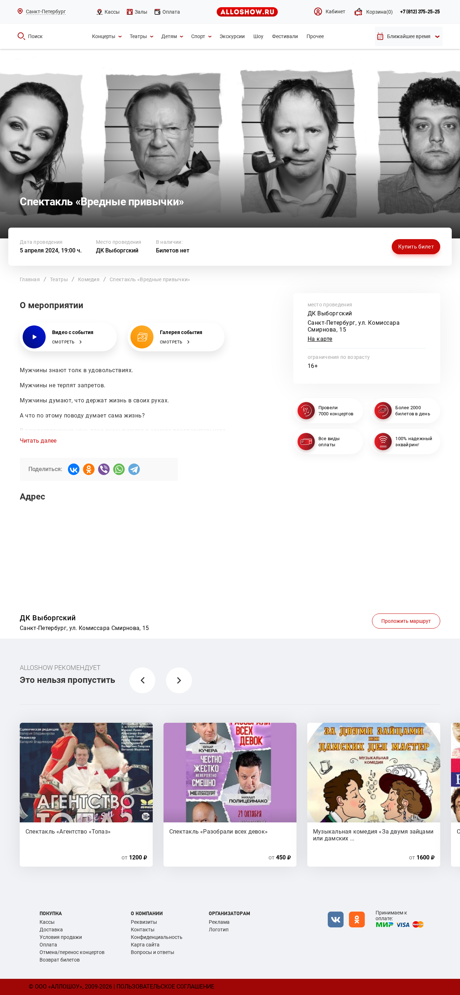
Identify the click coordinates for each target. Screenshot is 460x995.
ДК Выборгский (117, 250)
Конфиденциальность (157, 937)
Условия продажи (61, 937)
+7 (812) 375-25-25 (420, 11)
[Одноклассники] (89, 469)
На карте (320, 339)
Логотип (219, 929)
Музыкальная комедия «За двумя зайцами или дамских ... (373, 834)
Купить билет (416, 246)
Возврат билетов (60, 960)
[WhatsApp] (119, 469)
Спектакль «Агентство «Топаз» (68, 831)
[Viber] (104, 469)
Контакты (143, 929)
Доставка (51, 929)
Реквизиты (144, 922)
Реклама (219, 922)
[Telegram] (134, 469)
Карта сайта (145, 945)
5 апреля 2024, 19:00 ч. (51, 250)
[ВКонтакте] (73, 469)
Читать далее (38, 440)
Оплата (48, 945)
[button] (142, 680)
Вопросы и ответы (152, 952)
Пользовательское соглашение (165, 986)
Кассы (47, 922)
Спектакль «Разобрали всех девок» (218, 831)
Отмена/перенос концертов (72, 952)
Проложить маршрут (406, 621)
